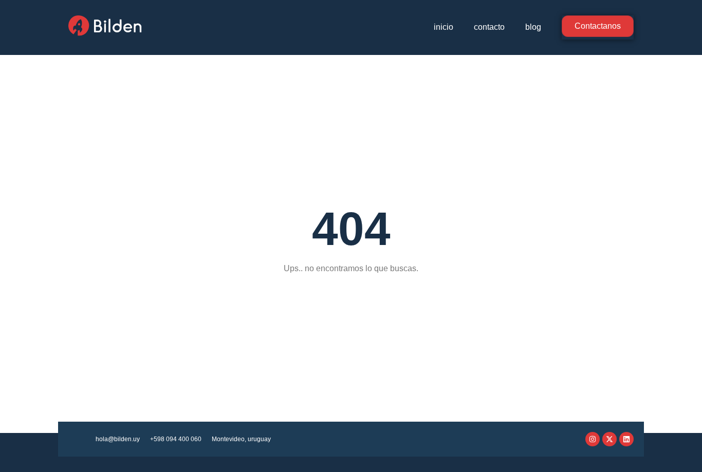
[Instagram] (592, 439)
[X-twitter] (609, 439)
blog (533, 27)
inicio (443, 27)
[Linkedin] (626, 439)
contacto (489, 27)
